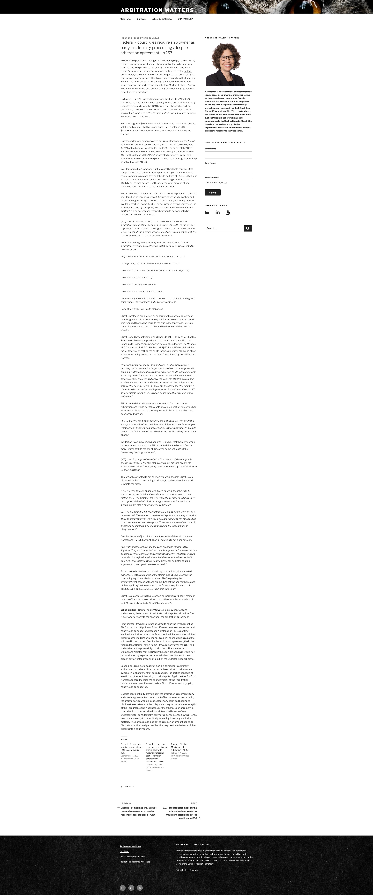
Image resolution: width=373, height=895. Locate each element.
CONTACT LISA (185, 19)
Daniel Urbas (151, 38)
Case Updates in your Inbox (132, 856)
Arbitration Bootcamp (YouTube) (135, 861)
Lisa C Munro (191, 870)
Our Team (141, 19)
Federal (129, 787)
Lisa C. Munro (243, 111)
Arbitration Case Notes (130, 846)
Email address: (212, 177)
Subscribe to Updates (162, 19)
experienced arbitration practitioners (223, 127)
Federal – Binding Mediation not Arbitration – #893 (179, 747)
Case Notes (125, 19)
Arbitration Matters (157, 10)
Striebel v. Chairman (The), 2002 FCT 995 (157, 337)
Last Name (210, 163)
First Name (210, 148)
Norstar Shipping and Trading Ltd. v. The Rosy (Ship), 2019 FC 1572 (158, 60)
